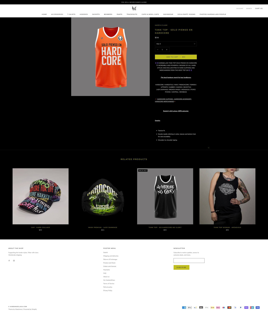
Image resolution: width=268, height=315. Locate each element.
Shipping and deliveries (110, 256)
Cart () (259, 8)
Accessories (57, 14)
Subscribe (181, 267)
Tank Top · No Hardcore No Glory (165, 227)
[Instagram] (14, 260)
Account (239, 8)
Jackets (96, 14)
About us (106, 277)
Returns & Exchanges (110, 259)
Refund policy (107, 287)
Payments (106, 270)
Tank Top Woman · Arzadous (227, 227)
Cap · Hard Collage (40, 227)
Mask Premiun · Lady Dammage (102, 227)
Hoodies (84, 14)
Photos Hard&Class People (213, 14)
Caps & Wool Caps (150, 14)
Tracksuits (132, 14)
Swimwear (168, 14)
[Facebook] (9, 260)
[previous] (6, 197)
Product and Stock (109, 263)
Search (249, 8)
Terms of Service (108, 284)
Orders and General (109, 266)
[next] (261, 197)
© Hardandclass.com (17, 306)
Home (44, 14)
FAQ (104, 273)
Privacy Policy (107, 291)
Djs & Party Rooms (186, 14)
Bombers (108, 14)
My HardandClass (109, 280)
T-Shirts (71, 14)
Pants (119, 14)
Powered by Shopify (30, 309)
